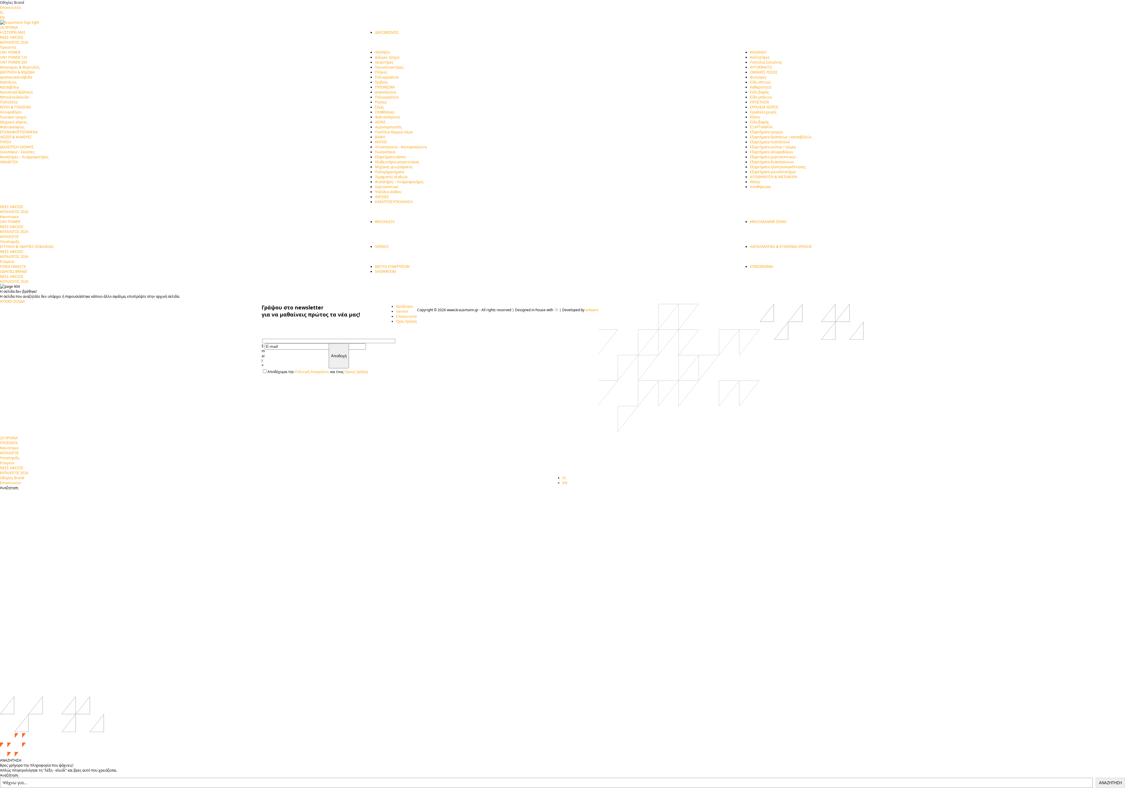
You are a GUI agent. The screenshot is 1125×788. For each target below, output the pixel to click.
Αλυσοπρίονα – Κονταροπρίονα (401, 146)
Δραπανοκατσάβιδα (16, 77)
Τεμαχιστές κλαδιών (391, 176)
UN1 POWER (10, 52)
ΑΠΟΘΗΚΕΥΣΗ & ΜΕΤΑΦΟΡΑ (773, 176)
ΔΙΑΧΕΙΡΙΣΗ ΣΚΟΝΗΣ (17, 146)
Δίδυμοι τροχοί (387, 57)
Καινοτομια (9, 447)
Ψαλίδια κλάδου (388, 191)
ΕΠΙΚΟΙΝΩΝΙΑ (761, 266)
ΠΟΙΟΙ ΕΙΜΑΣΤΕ (13, 266)
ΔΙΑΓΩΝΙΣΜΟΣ (387, 32)
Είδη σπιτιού (760, 82)
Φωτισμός (758, 77)
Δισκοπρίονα (385, 92)
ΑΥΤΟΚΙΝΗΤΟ (761, 67)
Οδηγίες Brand (12, 2)
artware (591, 309)
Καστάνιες (8, 82)
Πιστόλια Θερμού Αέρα (393, 132)
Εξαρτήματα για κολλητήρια (772, 171)
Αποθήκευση (760, 186)
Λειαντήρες (384, 62)
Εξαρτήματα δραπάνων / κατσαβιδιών (781, 137)
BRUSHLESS (385, 221)
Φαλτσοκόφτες (12, 127)
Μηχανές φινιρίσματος (394, 166)
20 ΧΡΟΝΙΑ (9, 437)
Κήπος (755, 117)
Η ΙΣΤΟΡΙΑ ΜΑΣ (12, 32)
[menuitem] (2, 12)
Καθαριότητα (760, 87)
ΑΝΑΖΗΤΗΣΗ (1110, 783)
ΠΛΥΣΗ (5, 141)
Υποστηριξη (9, 457)
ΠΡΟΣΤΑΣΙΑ (759, 102)
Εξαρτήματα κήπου (390, 156)
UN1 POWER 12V (13, 57)
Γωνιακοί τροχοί (13, 117)
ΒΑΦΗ (380, 137)
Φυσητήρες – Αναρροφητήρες (24, 156)
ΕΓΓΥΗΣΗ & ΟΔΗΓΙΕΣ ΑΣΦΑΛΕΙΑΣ (27, 246)
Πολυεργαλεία (386, 77)
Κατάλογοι (404, 306)
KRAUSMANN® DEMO (768, 221)
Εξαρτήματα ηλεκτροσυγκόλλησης (778, 166)
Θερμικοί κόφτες (13, 122)
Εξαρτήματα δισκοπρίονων (772, 161)
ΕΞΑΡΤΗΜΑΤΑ (761, 127)
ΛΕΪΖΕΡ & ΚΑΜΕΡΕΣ (16, 137)
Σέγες (379, 107)
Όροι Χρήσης (406, 321)
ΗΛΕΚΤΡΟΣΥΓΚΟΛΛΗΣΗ (393, 201)
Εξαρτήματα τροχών (766, 132)
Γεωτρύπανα (385, 151)
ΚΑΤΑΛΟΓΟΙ (9, 452)
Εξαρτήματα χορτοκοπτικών (773, 156)
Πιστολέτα (8, 102)
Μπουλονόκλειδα (14, 97)
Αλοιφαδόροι (11, 112)
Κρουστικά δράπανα (16, 92)
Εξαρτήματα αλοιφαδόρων (771, 151)
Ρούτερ (381, 102)
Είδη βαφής (759, 92)
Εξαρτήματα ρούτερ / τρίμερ (773, 146)
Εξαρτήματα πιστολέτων (770, 141)
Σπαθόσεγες (385, 112)
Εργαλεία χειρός (763, 112)
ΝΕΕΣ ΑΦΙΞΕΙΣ (11, 37)
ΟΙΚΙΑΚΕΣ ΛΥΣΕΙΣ (764, 72)
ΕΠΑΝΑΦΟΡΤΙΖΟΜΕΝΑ (19, 132)
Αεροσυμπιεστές (388, 127)
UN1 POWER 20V (13, 62)
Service (402, 311)
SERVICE (382, 246)
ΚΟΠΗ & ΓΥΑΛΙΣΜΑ (15, 107)
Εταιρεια (7, 462)
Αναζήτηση (9, 775)
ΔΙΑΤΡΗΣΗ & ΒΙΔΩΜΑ (17, 72)
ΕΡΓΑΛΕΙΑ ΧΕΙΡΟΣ (764, 107)
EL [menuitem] (2, 12)
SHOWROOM (385, 271)
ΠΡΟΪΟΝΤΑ (9, 442)
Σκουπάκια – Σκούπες (17, 151)
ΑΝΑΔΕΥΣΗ (9, 161)
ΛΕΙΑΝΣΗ (382, 52)
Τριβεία (381, 82)
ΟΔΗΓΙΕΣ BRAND (13, 271)
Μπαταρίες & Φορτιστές (20, 67)
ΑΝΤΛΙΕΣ (382, 196)
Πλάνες (381, 72)
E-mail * (263, 355)
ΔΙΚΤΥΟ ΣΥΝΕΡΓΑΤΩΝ (392, 266)
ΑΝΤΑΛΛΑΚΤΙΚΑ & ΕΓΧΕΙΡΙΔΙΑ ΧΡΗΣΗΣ (781, 246)
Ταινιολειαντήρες (389, 67)
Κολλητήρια (759, 57)
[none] (562, 15)
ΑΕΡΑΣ (380, 122)
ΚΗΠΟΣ (381, 141)
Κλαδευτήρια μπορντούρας (397, 161)
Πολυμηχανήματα (389, 171)
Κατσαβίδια (9, 87)
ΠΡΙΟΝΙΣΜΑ (385, 87)
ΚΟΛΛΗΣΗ (758, 52)
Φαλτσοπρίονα (387, 117)
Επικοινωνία (10, 7)
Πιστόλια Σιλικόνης (766, 62)
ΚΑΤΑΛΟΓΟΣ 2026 (14, 42)
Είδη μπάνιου (761, 97)
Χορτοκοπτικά (386, 186)
